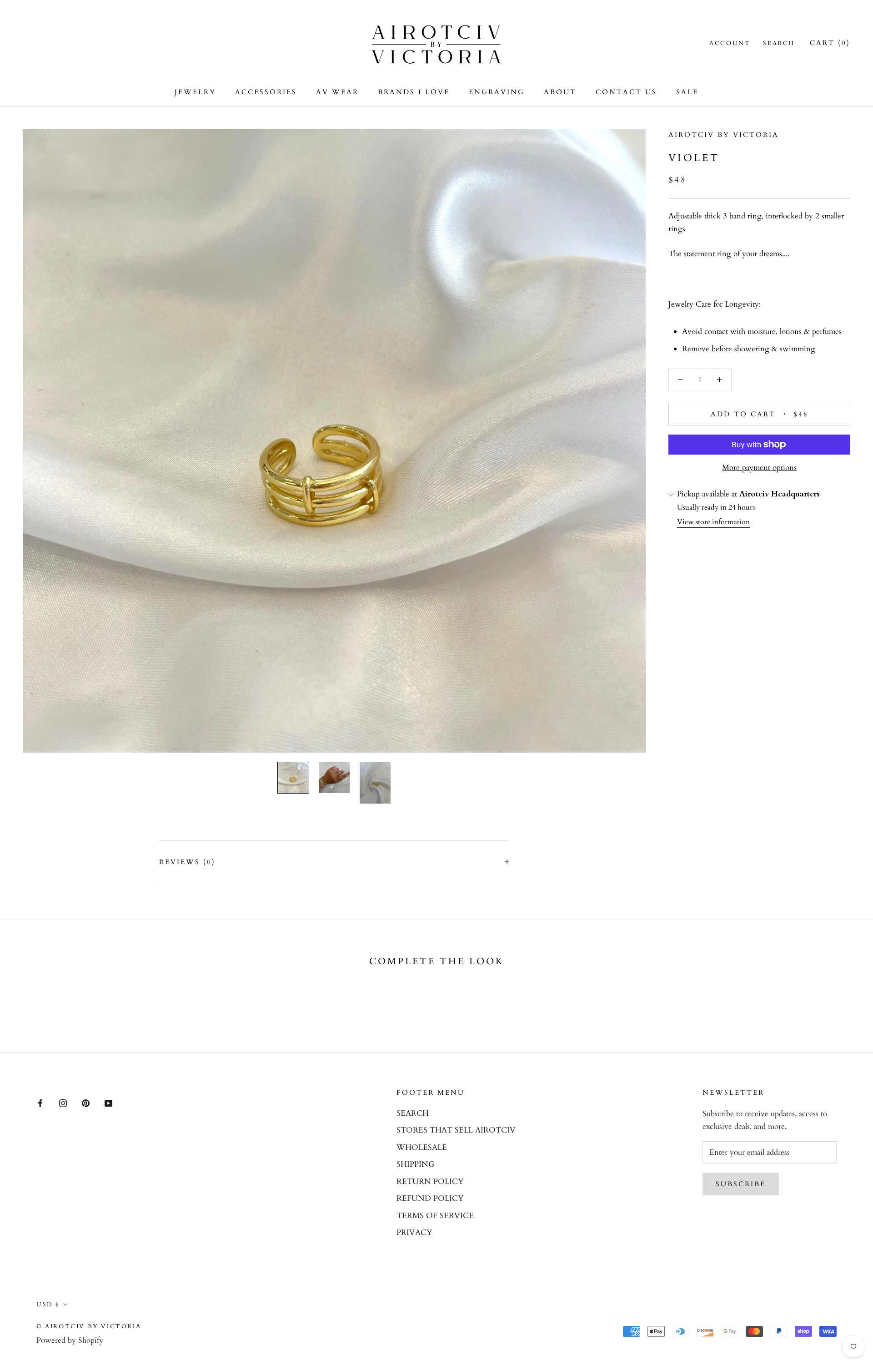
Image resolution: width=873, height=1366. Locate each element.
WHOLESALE (421, 1147)
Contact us (626, 91)
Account (729, 43)
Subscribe (741, 1184)
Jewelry (195, 91)
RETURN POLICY (430, 1181)
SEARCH (412, 1113)
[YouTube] (108, 1102)
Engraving (497, 91)
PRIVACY (414, 1232)
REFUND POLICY (430, 1198)
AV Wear (337, 91)
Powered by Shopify (69, 1340)
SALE (687, 91)
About (560, 91)
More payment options (759, 467)
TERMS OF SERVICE (435, 1215)
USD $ (48, 1304)
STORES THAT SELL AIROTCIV (456, 1130)
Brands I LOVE (414, 91)
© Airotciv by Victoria (88, 1326)
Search (779, 43)
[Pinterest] (86, 1102)
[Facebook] (40, 1102)
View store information (713, 522)
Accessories (266, 91)
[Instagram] (63, 1102)
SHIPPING (415, 1164)
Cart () (830, 42)
